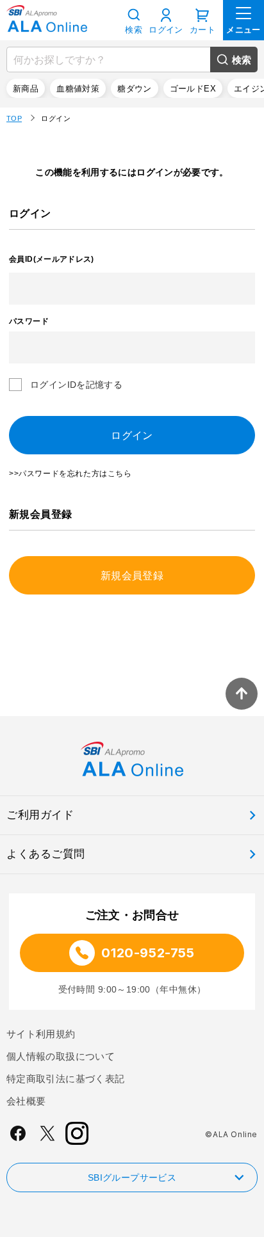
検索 (242, 59)
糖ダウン (134, 88)
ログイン (166, 30)
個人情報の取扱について (60, 1056)
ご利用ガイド (40, 815)
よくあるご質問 (45, 854)
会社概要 (25, 1101)
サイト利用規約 (41, 1033)
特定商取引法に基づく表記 (65, 1078)
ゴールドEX (193, 88)
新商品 (25, 88)
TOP (14, 118)
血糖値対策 (77, 88)
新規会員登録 (132, 575)
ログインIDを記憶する (76, 384)
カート (202, 30)
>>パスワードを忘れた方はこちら (70, 473)
